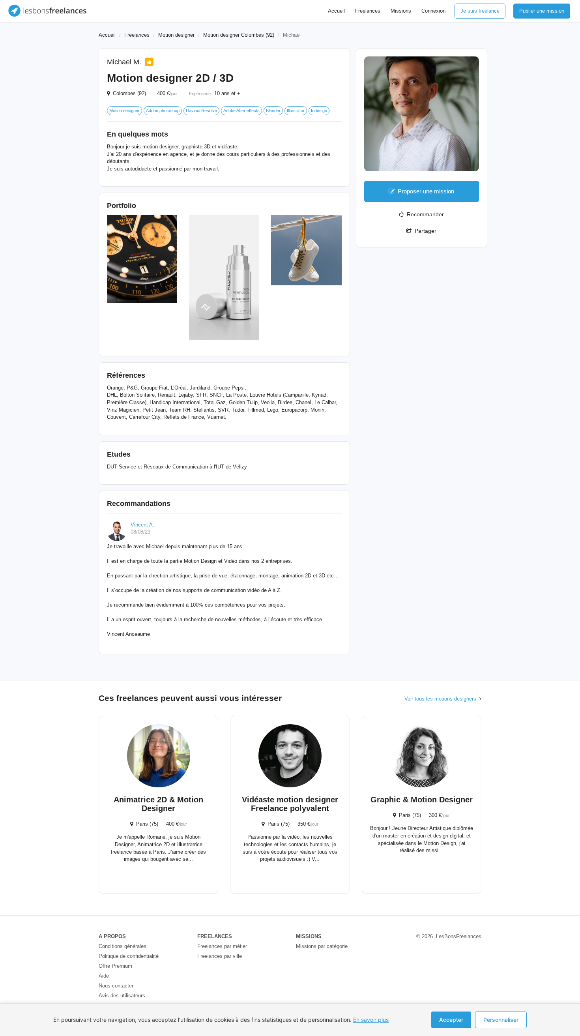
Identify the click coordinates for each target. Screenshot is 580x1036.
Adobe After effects (241, 110)
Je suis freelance (480, 11)
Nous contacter (116, 986)
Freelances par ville (219, 956)
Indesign (319, 110)
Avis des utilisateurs (122, 996)
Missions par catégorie (322, 946)
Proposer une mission (426, 191)
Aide (104, 976)
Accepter (451, 1019)
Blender (273, 110)
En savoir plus (371, 1019)
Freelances (367, 11)
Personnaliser (500, 1019)
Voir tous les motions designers (440, 699)
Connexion (433, 11)
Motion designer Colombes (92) (238, 35)
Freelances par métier (222, 946)
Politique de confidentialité (129, 956)
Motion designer (176, 35)
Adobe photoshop (163, 110)
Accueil (336, 11)
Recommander (424, 214)
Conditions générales (122, 946)
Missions (401, 11)
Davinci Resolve (201, 110)
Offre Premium (115, 966)
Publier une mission (541, 11)
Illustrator (296, 110)
